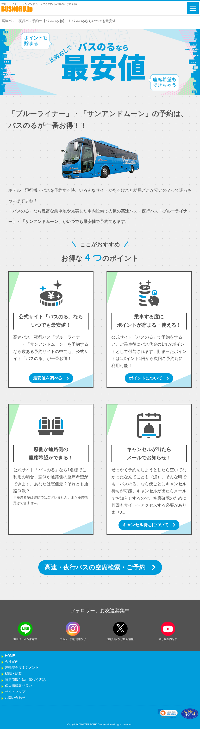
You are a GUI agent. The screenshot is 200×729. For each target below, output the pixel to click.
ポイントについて (145, 378)
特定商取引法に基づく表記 (25, 680)
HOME (10, 656)
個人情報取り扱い (18, 686)
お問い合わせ (15, 698)
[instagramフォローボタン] (73, 629)
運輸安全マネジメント (22, 667)
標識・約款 (13, 673)
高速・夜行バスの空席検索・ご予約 (95, 567)
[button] (167, 713)
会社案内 (11, 661)
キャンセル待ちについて (145, 524)
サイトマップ (15, 692)
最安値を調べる (47, 378)
